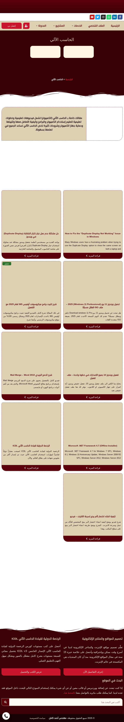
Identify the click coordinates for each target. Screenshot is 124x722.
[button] (6, 716)
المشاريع (60, 25)
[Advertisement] (62, 166)
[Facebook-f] (120, 17)
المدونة (42, 25)
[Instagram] (103, 17)
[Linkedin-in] (114, 17)
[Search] (5, 702)
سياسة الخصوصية (37, 718)
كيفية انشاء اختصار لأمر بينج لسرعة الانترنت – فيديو (93, 516)
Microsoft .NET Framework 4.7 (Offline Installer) (92, 445)
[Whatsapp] (108, 17)
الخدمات (78, 25)
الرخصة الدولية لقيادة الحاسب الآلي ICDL (31, 445)
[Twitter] (97, 17)
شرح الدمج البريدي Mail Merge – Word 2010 (31, 375)
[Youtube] (92, 17)
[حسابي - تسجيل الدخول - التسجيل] (26, 26)
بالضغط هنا (69, 693)
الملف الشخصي (96, 25)
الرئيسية (115, 25)
